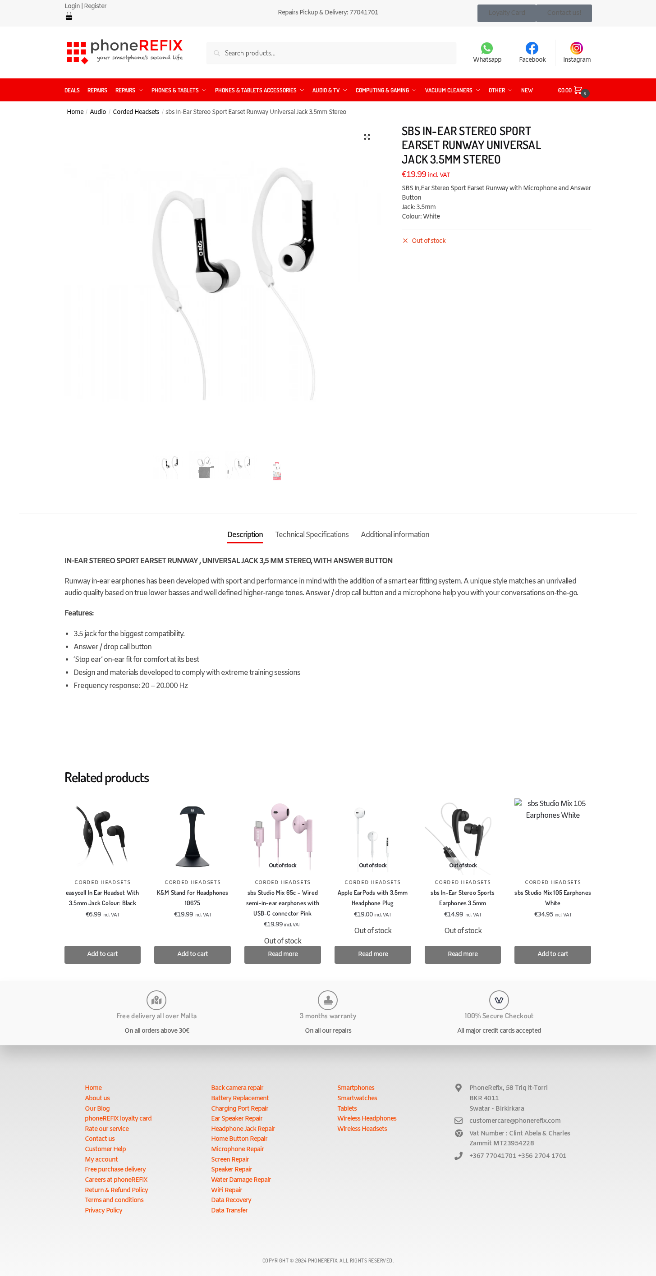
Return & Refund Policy (116, 1190)
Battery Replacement (240, 1098)
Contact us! (564, 13)
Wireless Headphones (366, 1119)
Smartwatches (357, 1098)
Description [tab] (245, 535)
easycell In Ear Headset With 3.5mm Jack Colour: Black (102, 898)
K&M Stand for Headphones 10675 (193, 898)
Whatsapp (487, 60)
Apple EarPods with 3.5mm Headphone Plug (373, 898)
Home (75, 112)
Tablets (347, 1109)
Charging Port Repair (239, 1109)
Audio (98, 112)
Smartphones (355, 1088)
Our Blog (97, 1109)
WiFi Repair (226, 1190)
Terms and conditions (114, 1200)
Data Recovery (231, 1200)
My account (101, 1160)
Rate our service (106, 1129)
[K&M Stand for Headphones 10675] (192, 836)
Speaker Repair (231, 1170)
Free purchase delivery (115, 1170)
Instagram (577, 60)
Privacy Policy (103, 1211)
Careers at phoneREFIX (116, 1180)
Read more (283, 954)
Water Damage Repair (241, 1180)
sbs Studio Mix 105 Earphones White (552, 898)
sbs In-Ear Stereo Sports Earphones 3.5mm (463, 898)
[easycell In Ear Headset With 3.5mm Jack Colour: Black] (102, 836)
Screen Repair (230, 1160)
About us (97, 1098)
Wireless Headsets (362, 1129)
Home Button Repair (239, 1139)
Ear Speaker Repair (236, 1119)
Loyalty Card (506, 13)
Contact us (100, 1139)
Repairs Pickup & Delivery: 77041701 (328, 13)
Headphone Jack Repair (243, 1129)
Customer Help (105, 1149)
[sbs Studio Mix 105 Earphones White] (552, 836)
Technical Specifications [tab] (312, 535)
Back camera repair (237, 1088)
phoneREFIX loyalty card (118, 1119)
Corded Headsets (136, 112)
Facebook (532, 60)
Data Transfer (229, 1211)
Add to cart (102, 954)
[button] (367, 137)
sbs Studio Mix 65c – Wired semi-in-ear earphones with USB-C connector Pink (282, 902)
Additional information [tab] (395, 535)
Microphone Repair (237, 1149)
